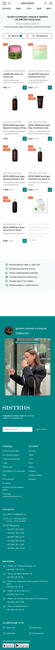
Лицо (31, 455)
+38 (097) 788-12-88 (15, 533)
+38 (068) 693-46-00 (15, 541)
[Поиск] (9, 3)
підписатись (41, 429)
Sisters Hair (10, 628)
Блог (5, 475)
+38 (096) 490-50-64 (15, 548)
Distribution (10, 633)
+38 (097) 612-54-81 (15, 529)
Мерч (31, 467)
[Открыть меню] (4, 3)
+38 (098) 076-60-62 (15, 610)
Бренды (32, 479)
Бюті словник (8, 479)
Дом (31, 463)
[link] (50, 3)
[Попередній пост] (8, 367)
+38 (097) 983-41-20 (15, 537)
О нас (5, 463)
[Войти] (45, 3)
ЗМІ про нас (8, 467)
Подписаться (22, 333)
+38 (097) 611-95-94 (14, 577)
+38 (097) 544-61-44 (15, 594)
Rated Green (7, 122)
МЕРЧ (48, 8)
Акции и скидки (35, 475)
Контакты (7, 483)
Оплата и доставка (11, 451)
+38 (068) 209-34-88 (15, 602)
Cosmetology (37, 633)
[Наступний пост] (47, 367)
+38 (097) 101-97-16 (14, 587)
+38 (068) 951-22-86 (15, 544)
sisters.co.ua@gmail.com (16, 514)
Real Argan (17, 122)
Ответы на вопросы (11, 459)
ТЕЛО (28, 8)
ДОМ (39, 8)
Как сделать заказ (11, 455)
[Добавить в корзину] (25, 88)
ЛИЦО (18, 8)
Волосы (32, 451)
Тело (31, 459)
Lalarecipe (7, 71)
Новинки (32, 471)
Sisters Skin (37, 628)
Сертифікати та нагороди (14, 471)
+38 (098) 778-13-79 (15, 569)
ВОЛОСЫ (7, 8)
